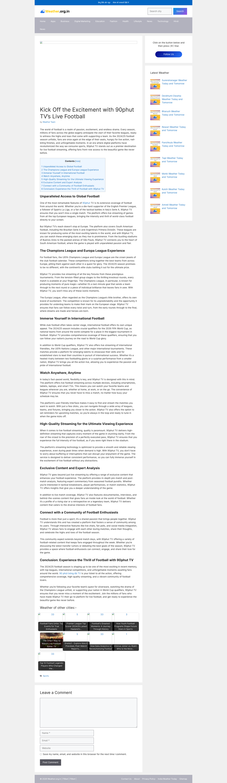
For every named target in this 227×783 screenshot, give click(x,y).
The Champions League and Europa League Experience (70, 169)
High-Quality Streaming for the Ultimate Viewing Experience (72, 179)
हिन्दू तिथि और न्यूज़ (104, 2)
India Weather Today (167, 779)
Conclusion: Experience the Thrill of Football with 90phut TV (72, 189)
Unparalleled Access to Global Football (61, 166)
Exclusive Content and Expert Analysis (61, 182)
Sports (46, 676)
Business (65, 21)
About (137, 779)
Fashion (113, 21)
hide (78, 161)
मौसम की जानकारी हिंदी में (121, 2)
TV (79, 573)
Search (180, 11)
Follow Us (169, 54)
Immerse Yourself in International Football (63, 173)
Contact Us (126, 779)
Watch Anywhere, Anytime (55, 176)
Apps (53, 21)
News (149, 21)
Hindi (176, 21)
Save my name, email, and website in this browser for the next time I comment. (85, 754)
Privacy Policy (148, 779)
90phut (86, 203)
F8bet (65, 779)
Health (126, 21)
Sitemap (183, 779)
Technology (163, 21)
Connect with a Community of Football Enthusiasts (67, 185)
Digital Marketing (82, 21)
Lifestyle (138, 21)
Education (100, 21)
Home (42, 21)
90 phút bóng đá (68, 573)
